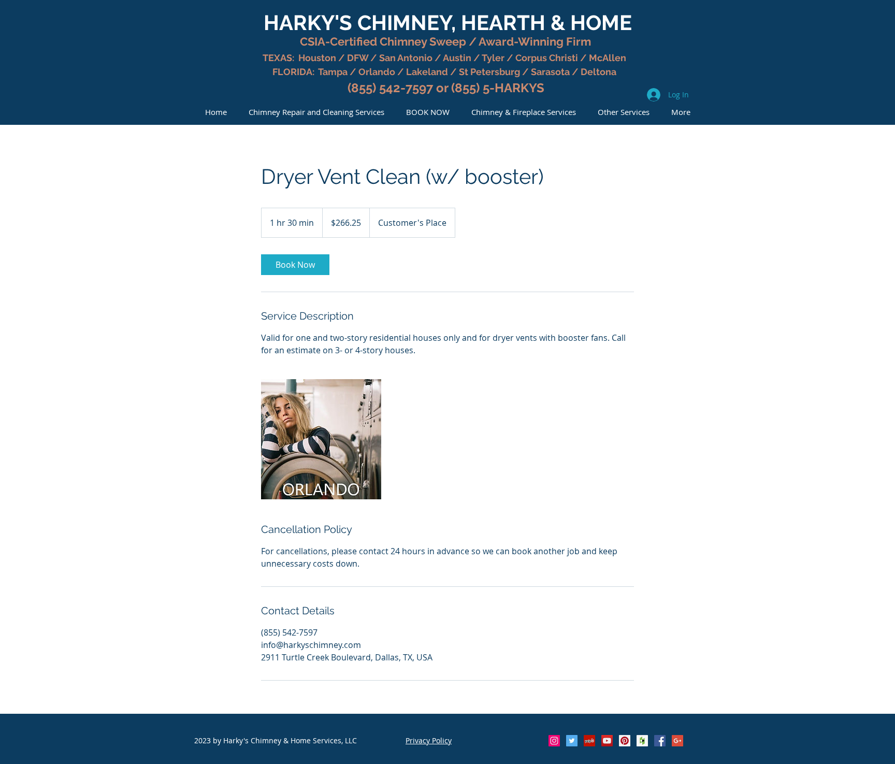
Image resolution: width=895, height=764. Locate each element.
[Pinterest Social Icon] (624, 740)
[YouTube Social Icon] (607, 740)
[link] (295, 264)
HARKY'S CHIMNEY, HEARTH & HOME (448, 22)
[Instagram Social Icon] (554, 740)
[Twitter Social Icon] (572, 740)
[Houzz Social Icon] (642, 740)
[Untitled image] (321, 439)
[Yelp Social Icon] (589, 740)
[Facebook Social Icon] (660, 740)
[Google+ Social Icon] (677, 740)
